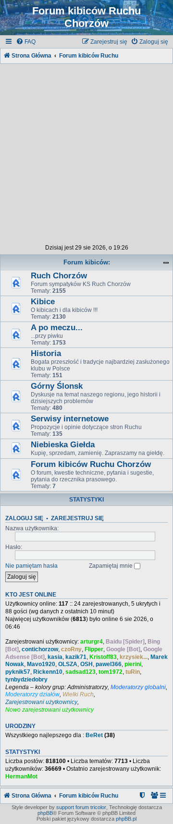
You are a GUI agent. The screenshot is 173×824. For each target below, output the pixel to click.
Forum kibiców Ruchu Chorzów (91, 464)
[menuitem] (26, 42)
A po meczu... (57, 327)
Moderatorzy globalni (138, 687)
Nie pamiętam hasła (31, 565)
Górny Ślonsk (57, 386)
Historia (46, 353)
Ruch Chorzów (59, 275)
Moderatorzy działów (32, 694)
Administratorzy (87, 687)
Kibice (43, 301)
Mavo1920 (41, 664)
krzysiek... (134, 657)
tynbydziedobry (26, 679)
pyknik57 (17, 672)
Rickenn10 (47, 672)
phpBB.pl (126, 819)
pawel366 (109, 664)
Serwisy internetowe (70, 418)
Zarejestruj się (77, 518)
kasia (55, 657)
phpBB (45, 813)
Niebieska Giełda (63, 444)
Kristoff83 (103, 657)
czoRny (71, 649)
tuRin (132, 672)
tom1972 (111, 672)
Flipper (94, 649)
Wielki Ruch (78, 694)
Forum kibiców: (86, 262)
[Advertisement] (86, 152)
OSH (86, 664)
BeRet (94, 735)
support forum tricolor (81, 807)
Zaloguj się (24, 518)
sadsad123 (80, 672)
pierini (132, 664)
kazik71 (75, 657)
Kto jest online (30, 594)
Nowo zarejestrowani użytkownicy (49, 709)
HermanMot (21, 776)
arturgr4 (91, 641)
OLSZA (67, 664)
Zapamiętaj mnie (111, 565)
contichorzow (40, 649)
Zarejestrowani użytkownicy (41, 702)
